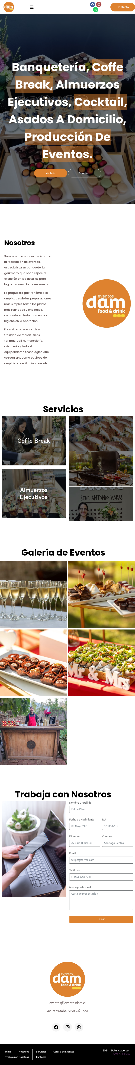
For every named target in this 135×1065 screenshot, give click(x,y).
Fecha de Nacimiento (82, 819)
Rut (104, 819)
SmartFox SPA (121, 1054)
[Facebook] (92, 4)
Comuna (107, 836)
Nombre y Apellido (80, 802)
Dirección (75, 836)
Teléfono (74, 870)
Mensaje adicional (80, 887)
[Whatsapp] (95, 9)
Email (72, 853)
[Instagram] (98, 4)
